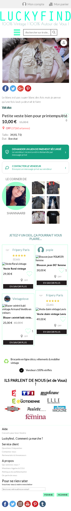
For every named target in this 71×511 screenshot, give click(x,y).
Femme (48, 494)
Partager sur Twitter (13, 88)
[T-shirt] (53, 217)
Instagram (20, 504)
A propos (8, 460)
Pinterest (35, 504)
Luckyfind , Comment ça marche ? (22, 438)
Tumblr (42, 504)
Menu (17, 32)
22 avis (16, 258)
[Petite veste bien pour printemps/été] (38, 217)
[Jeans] (53, 202)
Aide (5, 429)
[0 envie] (30, 273)
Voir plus (6, 107)
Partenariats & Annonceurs (14, 455)
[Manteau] (38, 187)
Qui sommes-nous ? (11, 464)
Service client (10, 444)
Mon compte (35, 4)
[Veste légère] (53, 187)
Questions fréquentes (12, 448)
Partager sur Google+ (20, 88)
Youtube (27, 504)
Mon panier (61, 4)
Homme (63, 494)
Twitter (12, 504)
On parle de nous (9, 475)
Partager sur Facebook (5, 88)
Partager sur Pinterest (28, 88)
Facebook (5, 504)
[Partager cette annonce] (63, 42)
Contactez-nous (9, 451)
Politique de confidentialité (14, 472)
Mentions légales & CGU (13, 468)
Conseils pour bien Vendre (14, 433)
